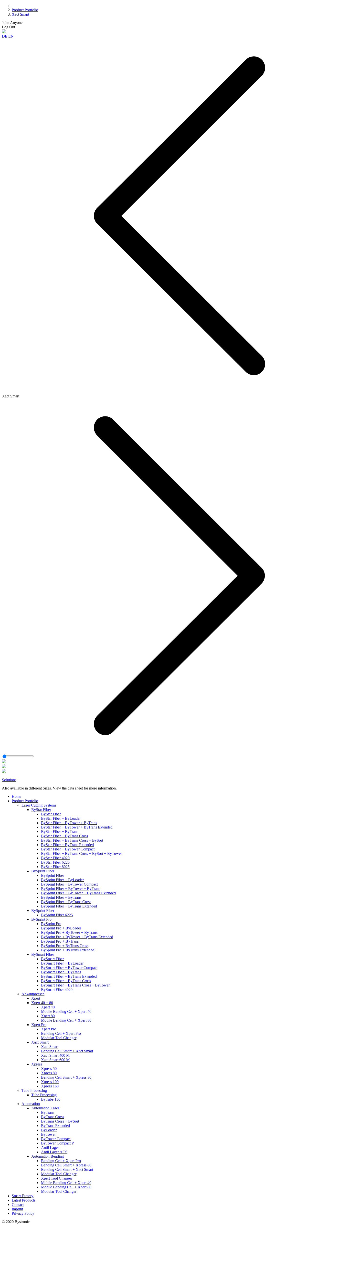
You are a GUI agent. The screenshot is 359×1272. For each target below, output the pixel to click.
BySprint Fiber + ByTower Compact (69, 884)
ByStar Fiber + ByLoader (61, 818)
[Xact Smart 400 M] (4, 767)
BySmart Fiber (42, 954)
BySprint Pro (41, 919)
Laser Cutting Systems (38, 805)
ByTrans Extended (55, 1126)
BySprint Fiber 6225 (57, 915)
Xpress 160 (50, 1086)
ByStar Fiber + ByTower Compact (68, 849)
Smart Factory (22, 1196)
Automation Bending (47, 1156)
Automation (30, 1104)
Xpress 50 (49, 1068)
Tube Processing (34, 1090)
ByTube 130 (50, 1099)
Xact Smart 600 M (55, 1060)
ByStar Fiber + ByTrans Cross (64, 836)
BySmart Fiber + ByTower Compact (69, 968)
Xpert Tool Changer (56, 1178)
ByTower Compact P (57, 1143)
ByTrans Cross (52, 1117)
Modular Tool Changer (58, 1038)
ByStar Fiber (41, 810)
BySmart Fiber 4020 (57, 989)
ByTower (48, 1134)
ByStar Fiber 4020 (55, 858)
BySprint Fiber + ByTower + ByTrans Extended (78, 893)
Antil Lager (50, 1147)
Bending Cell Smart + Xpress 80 (66, 1077)
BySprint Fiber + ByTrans (61, 897)
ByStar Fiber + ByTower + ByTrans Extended (77, 827)
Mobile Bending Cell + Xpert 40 (66, 1011)
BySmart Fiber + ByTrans (61, 972)
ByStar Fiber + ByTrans (59, 831)
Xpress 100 (50, 1082)
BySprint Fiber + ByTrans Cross (66, 902)
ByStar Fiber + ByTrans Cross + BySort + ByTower (81, 853)
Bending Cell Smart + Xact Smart (67, 1051)
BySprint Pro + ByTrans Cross (64, 946)
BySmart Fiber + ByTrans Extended (69, 976)
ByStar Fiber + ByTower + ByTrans (69, 823)
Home (16, 796)
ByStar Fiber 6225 (55, 862)
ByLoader (49, 1130)
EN (11, 36)
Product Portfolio (25, 10)
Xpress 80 (49, 1073)
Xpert (35, 998)
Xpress (36, 1064)
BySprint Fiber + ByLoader (62, 880)
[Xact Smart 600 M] (4, 771)
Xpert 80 (48, 1016)
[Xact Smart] (4, 762)
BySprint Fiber (42, 871)
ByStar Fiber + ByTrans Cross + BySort (72, 840)
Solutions (9, 780)
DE (4, 36)
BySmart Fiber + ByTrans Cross (66, 981)
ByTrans (47, 1112)
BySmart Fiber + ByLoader (62, 963)
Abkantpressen (32, 994)
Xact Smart (20, 14)
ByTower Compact (56, 1139)
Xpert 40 (48, 1007)
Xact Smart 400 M (55, 1055)
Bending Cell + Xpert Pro (61, 1033)
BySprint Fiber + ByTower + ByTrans (70, 889)
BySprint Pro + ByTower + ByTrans (69, 932)
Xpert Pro (38, 1025)
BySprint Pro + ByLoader (61, 928)
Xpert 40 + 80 (42, 1003)
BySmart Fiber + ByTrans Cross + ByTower (75, 985)
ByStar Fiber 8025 (55, 867)
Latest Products (23, 1200)
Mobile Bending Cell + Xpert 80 (66, 1020)
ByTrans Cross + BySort (60, 1121)
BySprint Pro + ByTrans (60, 941)
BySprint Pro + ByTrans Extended (67, 950)
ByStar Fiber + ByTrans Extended (67, 845)
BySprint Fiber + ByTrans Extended (69, 906)
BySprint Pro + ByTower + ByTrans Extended (77, 937)
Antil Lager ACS (54, 1152)
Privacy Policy (23, 1213)
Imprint (17, 1209)
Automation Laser (45, 1108)
